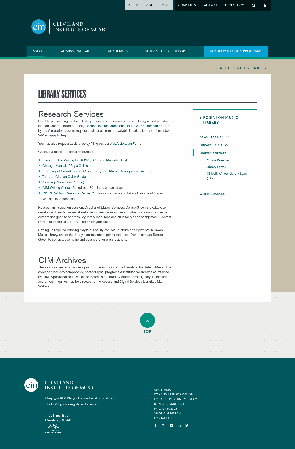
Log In (265, 5)
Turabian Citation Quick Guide (64, 176)
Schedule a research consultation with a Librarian (122, 126)
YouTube (171, 425)
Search (253, 5)
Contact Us (163, 418)
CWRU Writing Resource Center (66, 193)
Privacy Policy (165, 408)
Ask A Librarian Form (125, 143)
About (38, 51)
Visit (150, 5)
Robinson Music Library (220, 120)
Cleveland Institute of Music (60, 385)
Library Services (213, 152)
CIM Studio (163, 389)
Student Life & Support (166, 51)
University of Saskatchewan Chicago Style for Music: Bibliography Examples (97, 171)
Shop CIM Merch (167, 413)
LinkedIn (179, 425)
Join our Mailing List (171, 403)
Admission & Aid (76, 51)
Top (147, 331)
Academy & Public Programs (236, 51)
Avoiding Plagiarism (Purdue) (63, 182)
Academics (118, 51)
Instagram (163, 425)
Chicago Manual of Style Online (65, 165)
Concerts (187, 5)
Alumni (210, 5)
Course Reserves (218, 160)
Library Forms (216, 166)
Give (166, 5)
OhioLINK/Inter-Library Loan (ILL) (227, 175)
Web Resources (212, 193)
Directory (234, 5)
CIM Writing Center (56, 187)
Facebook (155, 425)
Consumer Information (173, 394)
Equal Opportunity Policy (175, 399)
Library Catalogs (214, 145)
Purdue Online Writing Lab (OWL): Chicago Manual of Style (85, 160)
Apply (133, 5)
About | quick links (241, 67)
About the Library (214, 136)
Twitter (187, 425)
